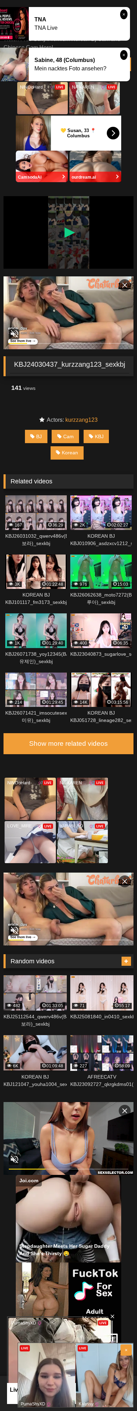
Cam (68, 436)
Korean (70, 452)
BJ (39, 436)
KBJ (99, 436)
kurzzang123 (81, 420)
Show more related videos (68, 743)
